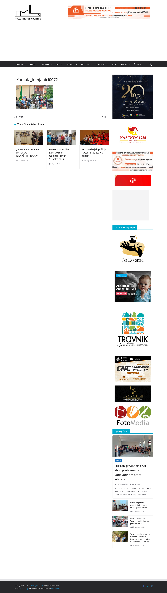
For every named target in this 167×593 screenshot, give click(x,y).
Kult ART (71, 64)
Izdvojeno (100, 64)
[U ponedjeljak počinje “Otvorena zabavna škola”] (94, 131)
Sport (114, 64)
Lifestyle (85, 64)
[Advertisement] (83, 42)
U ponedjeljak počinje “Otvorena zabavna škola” (94, 152)
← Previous (19, 116)
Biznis (32, 64)
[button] (24, 64)
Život (136, 64)
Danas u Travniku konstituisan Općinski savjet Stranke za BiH (59, 154)
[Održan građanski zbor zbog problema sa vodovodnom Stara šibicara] (132, 446)
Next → (105, 116)
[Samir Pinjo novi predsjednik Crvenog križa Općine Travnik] (120, 507)
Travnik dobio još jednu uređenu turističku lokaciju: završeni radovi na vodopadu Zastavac (140, 538)
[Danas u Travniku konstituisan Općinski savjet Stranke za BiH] (61, 131)
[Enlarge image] (150, 78)
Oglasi (124, 64)
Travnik (19, 64)
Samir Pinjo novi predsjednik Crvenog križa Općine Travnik (138, 505)
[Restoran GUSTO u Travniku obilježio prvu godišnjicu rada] (120, 523)
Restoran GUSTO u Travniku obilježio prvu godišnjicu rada (139, 521)
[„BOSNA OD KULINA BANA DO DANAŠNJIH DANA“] (28, 131)
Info (58, 64)
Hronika (45, 64)
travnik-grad (136, 484)
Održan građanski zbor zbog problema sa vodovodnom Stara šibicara (130, 472)
